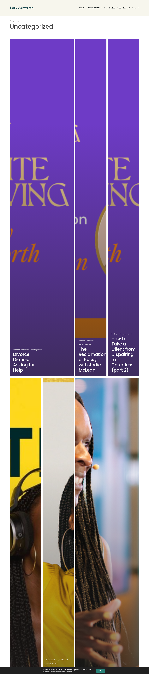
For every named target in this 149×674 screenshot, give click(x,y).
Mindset (64, 660)
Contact (135, 8)
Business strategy (53, 660)
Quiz (119, 8)
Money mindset (52, 664)
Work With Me (94, 8)
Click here (46, 671)
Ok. (100, 670)
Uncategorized (36, 350)
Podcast (126, 8)
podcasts (25, 350)
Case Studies (109, 8)
